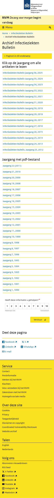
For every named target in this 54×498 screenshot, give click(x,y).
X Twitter (17, 471)
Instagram (17, 488)
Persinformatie (9, 375)
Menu (9, 27)
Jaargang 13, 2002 (11, 219)
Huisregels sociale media (13, 396)
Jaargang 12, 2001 (11, 224)
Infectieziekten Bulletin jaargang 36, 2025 (23, 72)
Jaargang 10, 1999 (11, 236)
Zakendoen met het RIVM (14, 392)
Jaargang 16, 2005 (11, 201)
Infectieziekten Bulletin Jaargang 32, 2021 (23, 96)
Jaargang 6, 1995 (11, 260)
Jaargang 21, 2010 (11, 171)
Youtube (16, 484)
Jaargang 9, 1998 (11, 242)
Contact (6, 371)
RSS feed (6, 467)
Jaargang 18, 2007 (11, 189)
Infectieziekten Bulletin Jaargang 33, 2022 (23, 90)
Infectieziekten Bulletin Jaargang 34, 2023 (23, 84)
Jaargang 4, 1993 (11, 272)
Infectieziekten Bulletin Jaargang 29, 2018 (23, 114)
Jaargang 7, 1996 (11, 254)
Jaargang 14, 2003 (11, 213)
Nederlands (7, 449)
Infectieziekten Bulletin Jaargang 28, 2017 (23, 120)
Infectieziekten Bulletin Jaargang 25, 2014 (23, 137)
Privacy (5, 414)
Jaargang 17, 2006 (11, 195)
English (5, 445)
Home (5, 33)
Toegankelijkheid (10, 418)
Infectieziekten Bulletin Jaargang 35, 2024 (23, 78)
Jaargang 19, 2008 (11, 183)
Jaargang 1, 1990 (11, 290)
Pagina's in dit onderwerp (18, 56)
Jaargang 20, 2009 (11, 177)
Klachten (6, 383)
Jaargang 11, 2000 (11, 230)
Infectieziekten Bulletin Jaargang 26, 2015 (23, 132)
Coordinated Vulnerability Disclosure (19, 427)
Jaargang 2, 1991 (11, 284)
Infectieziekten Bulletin (22, 33)
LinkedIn (17, 479)
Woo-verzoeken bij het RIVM (15, 388)
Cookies (6, 410)
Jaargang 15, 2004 (11, 207)
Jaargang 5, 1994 (11, 266)
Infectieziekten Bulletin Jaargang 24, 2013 (23, 143)
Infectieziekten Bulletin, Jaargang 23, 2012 (23, 149)
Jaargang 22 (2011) (12, 165)
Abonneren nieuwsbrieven (14, 463)
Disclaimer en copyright (13, 423)
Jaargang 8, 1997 (11, 248)
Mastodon (17, 492)
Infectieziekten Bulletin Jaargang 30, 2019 (23, 108)
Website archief (9, 431)
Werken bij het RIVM (11, 379)
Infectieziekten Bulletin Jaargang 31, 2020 (23, 102)
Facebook (17, 475)
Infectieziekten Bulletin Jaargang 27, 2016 (23, 126)
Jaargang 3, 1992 (11, 278)
